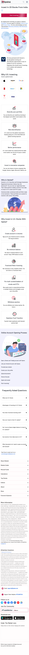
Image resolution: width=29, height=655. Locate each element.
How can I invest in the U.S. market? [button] (11, 420)
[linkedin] (15, 602)
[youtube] (18, 602)
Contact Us (3, 543)
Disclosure (11, 26)
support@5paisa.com (12, 588)
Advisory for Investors (6, 552)
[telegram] (2, 602)
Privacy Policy (6, 25)
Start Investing (14, 15)
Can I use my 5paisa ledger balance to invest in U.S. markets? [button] (14, 428)
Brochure (16, 26)
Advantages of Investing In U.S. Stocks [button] (12, 405)
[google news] (21, 602)
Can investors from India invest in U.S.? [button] (12, 437)
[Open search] (23, 2)
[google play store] (7, 618)
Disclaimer (3, 23)
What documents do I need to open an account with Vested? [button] (14, 445)
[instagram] (5, 602)
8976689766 (19, 594)
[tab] (14, 398)
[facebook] (11, 602)
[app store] (19, 618)
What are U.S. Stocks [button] (7, 398)
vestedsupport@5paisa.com (8, 454)
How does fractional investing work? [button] (11, 412)
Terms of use (24, 23)
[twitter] (8, 602)
